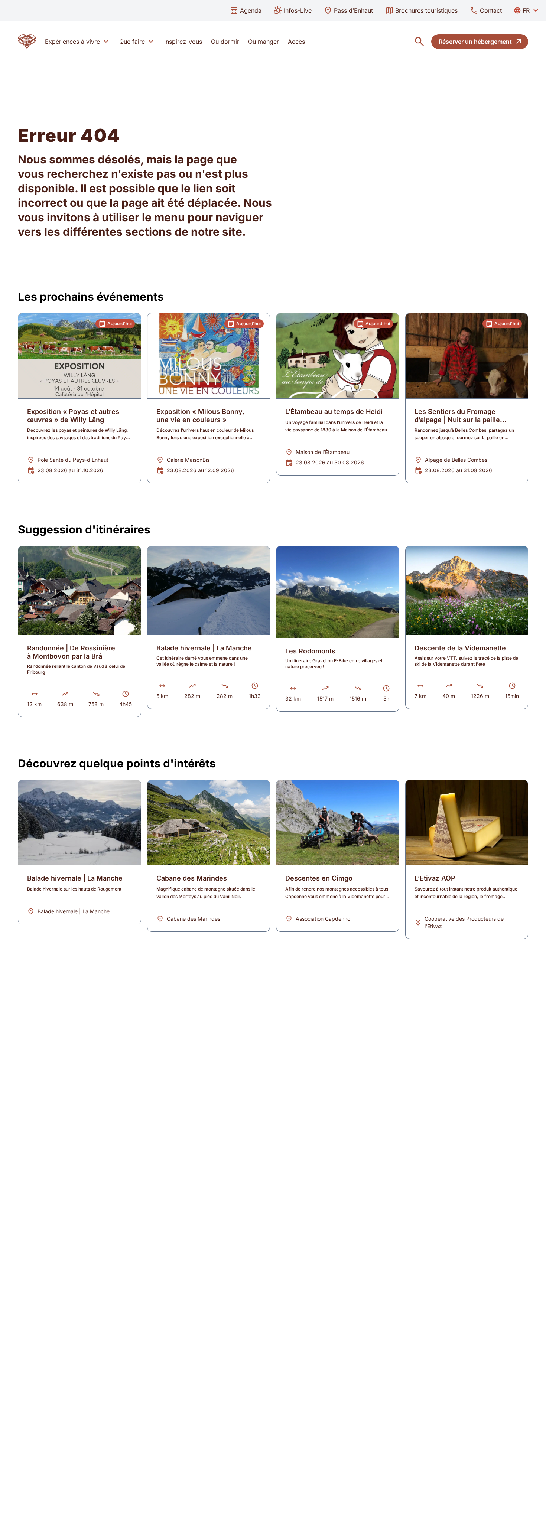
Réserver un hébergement (475, 41)
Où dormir (225, 41)
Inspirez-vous (183, 41)
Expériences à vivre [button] (72, 41)
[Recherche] (419, 41)
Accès (296, 41)
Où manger (263, 41)
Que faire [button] (132, 41)
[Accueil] (27, 41)
